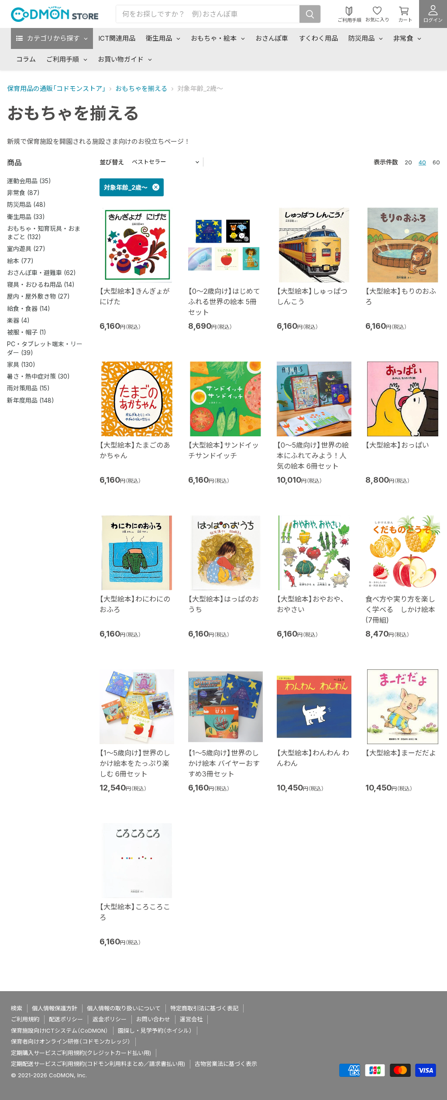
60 (436, 162)
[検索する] (309, 14)
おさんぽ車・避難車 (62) (41, 272)
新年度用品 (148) (30, 400)
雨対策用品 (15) (28, 388)
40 (422, 162)
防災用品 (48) (26, 204)
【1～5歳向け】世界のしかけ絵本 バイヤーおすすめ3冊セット (224, 763)
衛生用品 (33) (26, 216)
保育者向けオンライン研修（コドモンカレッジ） (71, 1041)
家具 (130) (21, 364)
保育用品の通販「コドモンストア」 (56, 88)
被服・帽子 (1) (26, 332)
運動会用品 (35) (29, 180)
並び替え (112, 162)
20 (408, 162)
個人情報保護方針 (54, 1008)
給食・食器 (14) (28, 308)
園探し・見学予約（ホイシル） (155, 1030)
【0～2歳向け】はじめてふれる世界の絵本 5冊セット (224, 302)
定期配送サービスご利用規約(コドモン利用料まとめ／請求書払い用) (98, 1063)
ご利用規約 (25, 1019)
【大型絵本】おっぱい (397, 445)
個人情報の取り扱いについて (124, 1008)
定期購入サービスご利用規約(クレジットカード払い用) (81, 1052)
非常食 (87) (23, 192)
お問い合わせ (153, 1019)
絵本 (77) (20, 261)
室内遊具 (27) (26, 248)
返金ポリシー (110, 1019)
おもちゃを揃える (141, 88)
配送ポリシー (66, 1019)
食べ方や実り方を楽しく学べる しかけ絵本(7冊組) (400, 609)
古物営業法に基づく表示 (226, 1063)
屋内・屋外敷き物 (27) (38, 296)
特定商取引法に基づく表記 (204, 1008)
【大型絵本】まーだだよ (400, 752)
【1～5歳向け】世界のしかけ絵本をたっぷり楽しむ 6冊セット (135, 763)
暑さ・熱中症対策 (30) (38, 376)
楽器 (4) (18, 320)
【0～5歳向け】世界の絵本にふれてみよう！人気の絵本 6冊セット (313, 455)
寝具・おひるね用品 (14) (41, 284)
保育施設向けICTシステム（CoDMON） (59, 1030)
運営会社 (191, 1019)
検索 (16, 1008)
